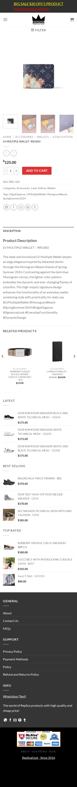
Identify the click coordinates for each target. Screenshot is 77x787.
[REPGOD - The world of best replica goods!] (38, 19)
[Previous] (9, 76)
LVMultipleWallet (36, 194)
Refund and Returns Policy (21, 674)
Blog (52, 751)
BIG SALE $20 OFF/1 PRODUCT (38, 4)
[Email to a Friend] (21, 207)
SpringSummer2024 (14, 198)
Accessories (24, 136)
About (7, 613)
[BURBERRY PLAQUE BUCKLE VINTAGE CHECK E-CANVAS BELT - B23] (20, 352)
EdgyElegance (17, 194)
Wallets (43, 136)
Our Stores (39, 751)
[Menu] (5, 19)
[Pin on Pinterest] (28, 207)
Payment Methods (15, 659)
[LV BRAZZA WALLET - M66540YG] (57, 352)
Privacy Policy (12, 651)
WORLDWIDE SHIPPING (31, 9)
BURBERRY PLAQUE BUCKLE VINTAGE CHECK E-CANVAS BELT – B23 (19, 375)
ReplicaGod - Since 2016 (38, 758)
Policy (7, 667)
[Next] (67, 76)
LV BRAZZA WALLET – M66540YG (57, 372)
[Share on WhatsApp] (6, 207)
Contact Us (10, 621)
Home (7, 136)
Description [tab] (12, 230)
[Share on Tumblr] (35, 207)
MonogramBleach (57, 194)
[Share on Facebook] (13, 207)
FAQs (7, 628)
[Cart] (72, 19)
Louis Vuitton (63, 136)
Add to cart (37, 170)
